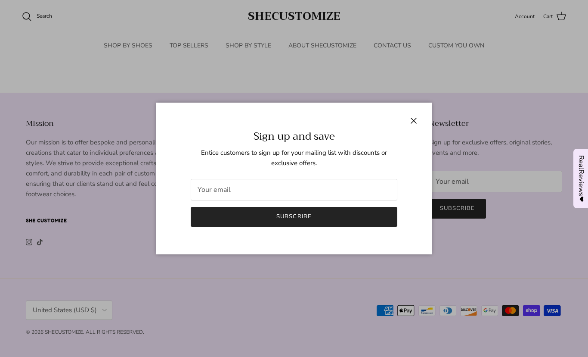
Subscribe (293, 216)
